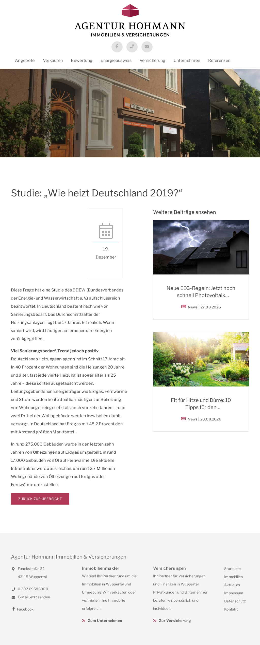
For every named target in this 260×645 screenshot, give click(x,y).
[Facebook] (117, 46)
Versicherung (153, 60)
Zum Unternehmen (105, 620)
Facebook (25, 609)
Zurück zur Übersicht (40, 499)
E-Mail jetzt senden (33, 597)
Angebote (25, 60)
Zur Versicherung (175, 620)
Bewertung (81, 60)
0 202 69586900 (32, 589)
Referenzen (219, 60)
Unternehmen (187, 60)
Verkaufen (53, 60)
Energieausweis (116, 60)
